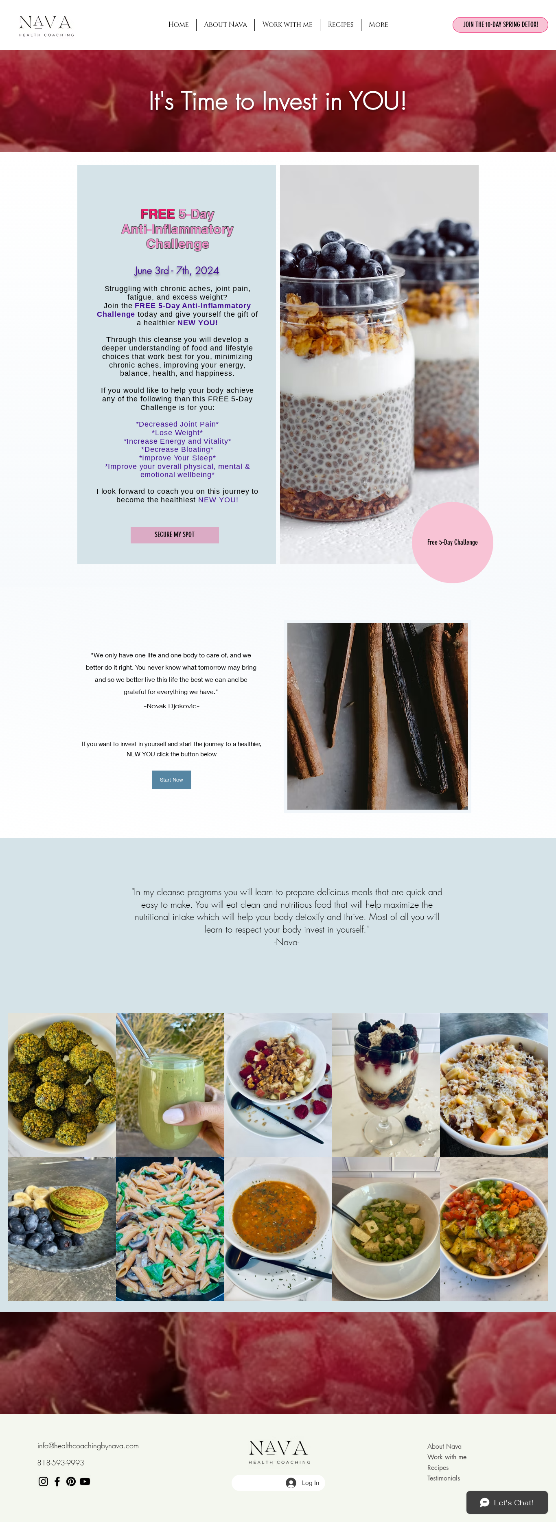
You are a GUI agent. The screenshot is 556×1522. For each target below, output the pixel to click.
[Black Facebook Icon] (57, 1481)
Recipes (438, 1467)
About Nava (444, 1446)
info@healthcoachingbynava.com (88, 1445)
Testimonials (443, 1478)
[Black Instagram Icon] (43, 1481)
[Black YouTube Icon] (85, 1481)
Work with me (446, 1457)
